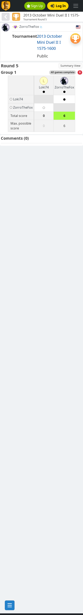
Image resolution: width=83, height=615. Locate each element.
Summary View (70, 66)
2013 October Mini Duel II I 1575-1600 (49, 42)
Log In (61, 6)
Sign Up (37, 6)
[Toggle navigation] (75, 6)
